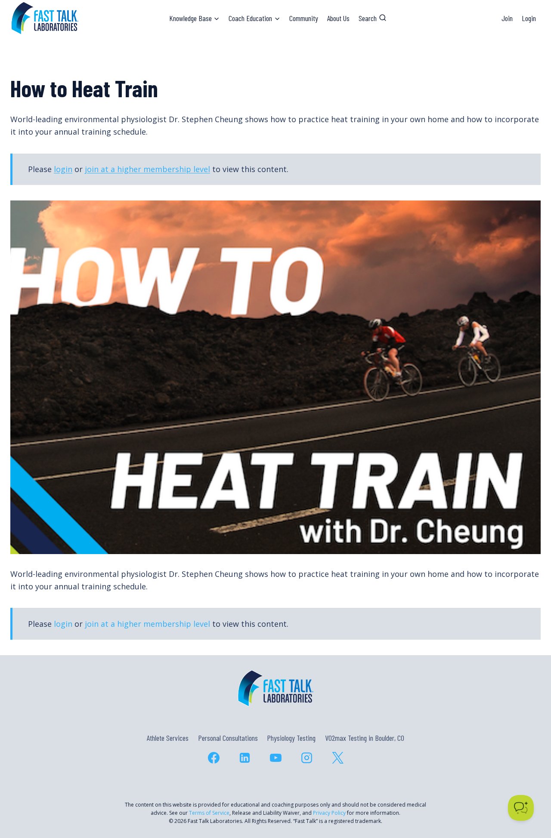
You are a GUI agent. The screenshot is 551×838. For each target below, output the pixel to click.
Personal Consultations (228, 737)
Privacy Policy (329, 812)
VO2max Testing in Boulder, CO (364, 737)
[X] (337, 758)
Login (529, 18)
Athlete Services (168, 737)
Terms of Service (209, 812)
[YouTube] (275, 758)
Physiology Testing (291, 737)
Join (507, 18)
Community (303, 18)
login (63, 169)
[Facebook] (213, 758)
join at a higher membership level (147, 169)
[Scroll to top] (529, 794)
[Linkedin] (244, 758)
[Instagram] (306, 758)
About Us (338, 18)
